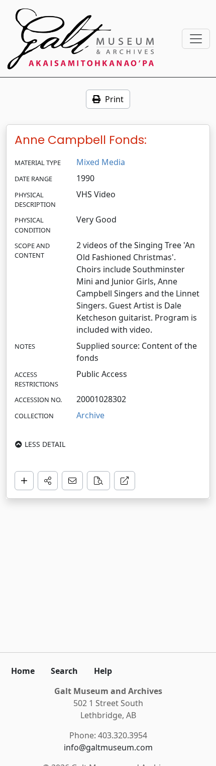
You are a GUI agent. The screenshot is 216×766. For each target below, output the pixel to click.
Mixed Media (100, 162)
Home (23, 670)
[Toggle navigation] (196, 39)
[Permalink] (124, 480)
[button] (48, 480)
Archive (90, 415)
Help (103, 670)
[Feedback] (72, 480)
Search (64, 670)
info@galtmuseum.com (108, 747)
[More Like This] (98, 480)
